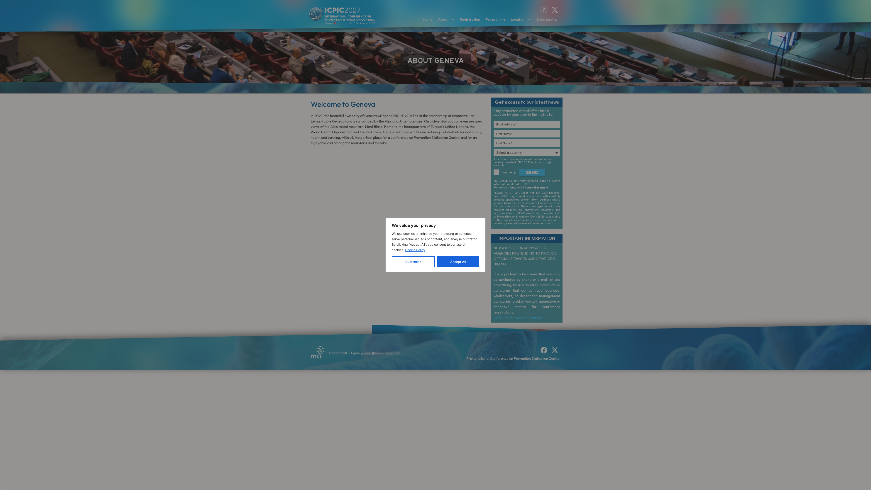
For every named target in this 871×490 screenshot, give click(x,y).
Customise (413, 262)
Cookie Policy (415, 250)
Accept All (458, 262)
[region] (435, 245)
